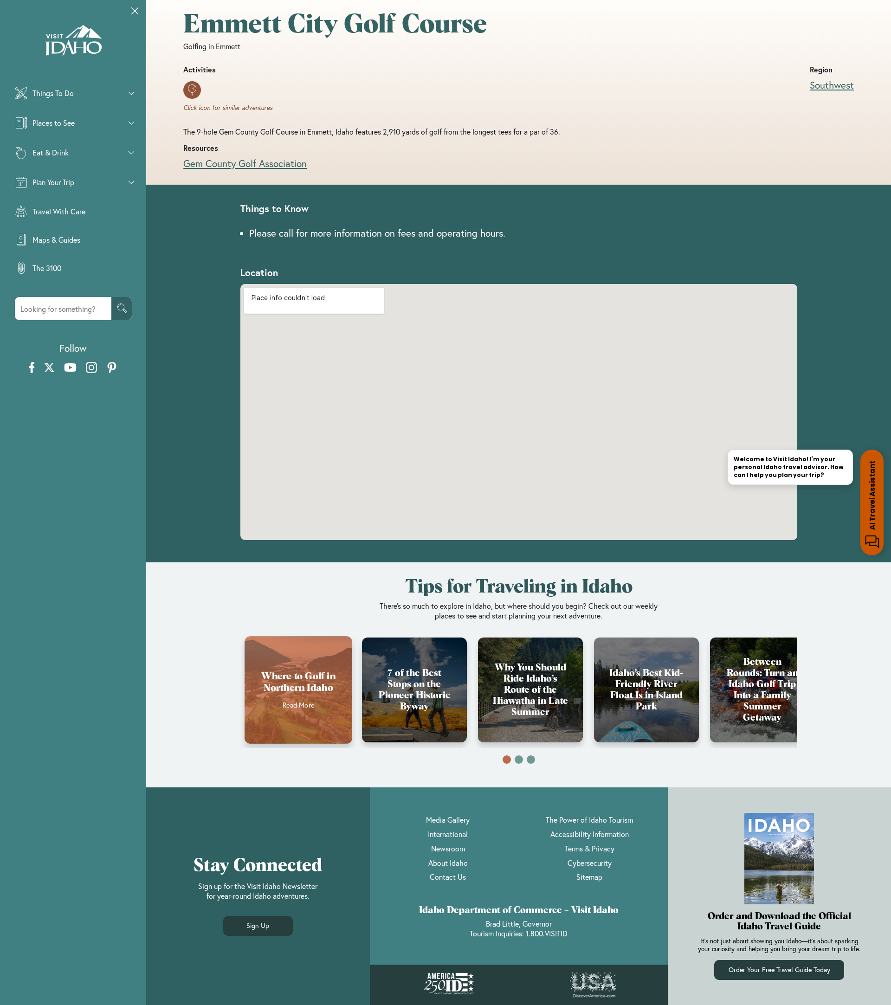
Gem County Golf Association (245, 163)
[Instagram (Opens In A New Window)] (91, 368)
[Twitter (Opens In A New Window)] (49, 368)
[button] (507, 759)
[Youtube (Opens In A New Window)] (70, 368)
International (448, 834)
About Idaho (448, 863)
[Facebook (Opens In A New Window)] (31, 368)
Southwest (832, 84)
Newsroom (448, 848)
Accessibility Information (589, 834)
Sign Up (257, 925)
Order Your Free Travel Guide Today (779, 969)
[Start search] (121, 308)
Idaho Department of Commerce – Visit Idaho (519, 910)
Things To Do (53, 93)
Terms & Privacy (589, 848)
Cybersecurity (590, 863)
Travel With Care (58, 211)
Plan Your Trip (53, 182)
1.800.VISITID (547, 933)
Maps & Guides (56, 240)
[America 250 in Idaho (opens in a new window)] (449, 984)
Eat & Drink (50, 152)
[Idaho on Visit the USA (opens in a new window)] (593, 985)
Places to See (53, 123)
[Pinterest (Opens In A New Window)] (112, 368)
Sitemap (589, 877)
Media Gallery (448, 820)
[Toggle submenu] (131, 93)
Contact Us (448, 877)
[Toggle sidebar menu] (135, 11)
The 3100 (46, 268)
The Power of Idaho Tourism (589, 820)
